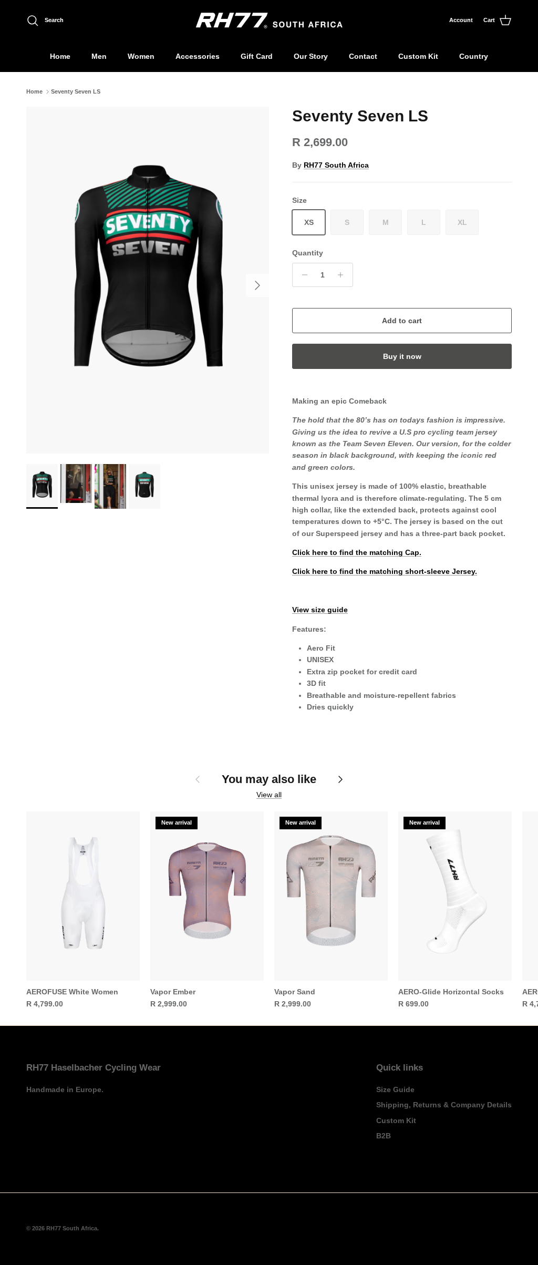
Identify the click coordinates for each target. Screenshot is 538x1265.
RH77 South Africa (336, 165)
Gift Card (257, 56)
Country (473, 56)
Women (141, 56)
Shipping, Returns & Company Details (444, 1105)
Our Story (311, 56)
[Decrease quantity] (302, 274)
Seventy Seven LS (75, 91)
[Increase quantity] (343, 274)
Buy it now (402, 356)
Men (99, 56)
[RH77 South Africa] (269, 20)
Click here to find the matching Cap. (356, 552)
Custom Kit (418, 56)
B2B (383, 1136)
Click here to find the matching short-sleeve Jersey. (384, 571)
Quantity (307, 253)
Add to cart (402, 320)
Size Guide (395, 1089)
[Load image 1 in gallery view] (147, 280)
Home (60, 56)
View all (269, 794)
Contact (363, 56)
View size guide (320, 609)
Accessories (197, 56)
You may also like (269, 779)
